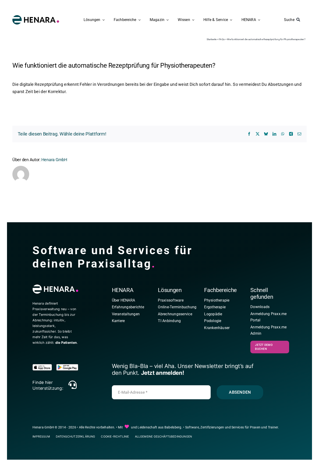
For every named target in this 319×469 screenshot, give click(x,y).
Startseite (212, 39)
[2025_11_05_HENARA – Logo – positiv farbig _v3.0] (35, 17)
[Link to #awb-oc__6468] (72, 385)
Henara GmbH (54, 159)
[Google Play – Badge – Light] (67, 366)
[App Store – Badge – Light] (43, 366)
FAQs (222, 39)
